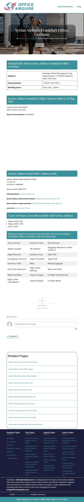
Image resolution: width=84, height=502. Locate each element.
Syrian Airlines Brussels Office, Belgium (22, 376)
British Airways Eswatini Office (49, 455)
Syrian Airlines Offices (22, 208)
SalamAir (10, 452)
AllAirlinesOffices (65, 6)
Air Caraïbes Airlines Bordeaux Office (69, 447)
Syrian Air (33, 38)
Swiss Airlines (11, 455)
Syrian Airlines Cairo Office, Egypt (20, 369)
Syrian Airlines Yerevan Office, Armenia (22, 362)
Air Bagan (10, 438)
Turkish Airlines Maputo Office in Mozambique (68, 465)
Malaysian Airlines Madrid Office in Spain (31, 440)
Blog (79, 6)
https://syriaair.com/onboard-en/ (48, 199)
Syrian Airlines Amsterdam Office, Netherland (25, 424)
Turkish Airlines (12, 458)
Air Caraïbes (11, 442)
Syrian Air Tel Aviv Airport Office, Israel (22, 410)
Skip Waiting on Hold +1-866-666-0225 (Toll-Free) (42, 499)
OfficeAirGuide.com (22, 494)
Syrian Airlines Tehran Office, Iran (20, 383)
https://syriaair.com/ (27, 194)
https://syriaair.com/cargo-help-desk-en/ (47, 203)
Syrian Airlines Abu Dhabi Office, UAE (21, 397)
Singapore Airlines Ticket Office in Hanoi (32, 472)
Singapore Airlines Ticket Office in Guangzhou (32, 464)
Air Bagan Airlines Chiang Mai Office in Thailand (69, 440)
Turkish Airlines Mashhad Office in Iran (32, 456)
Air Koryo (10, 445)
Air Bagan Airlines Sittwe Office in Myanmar (31, 448)
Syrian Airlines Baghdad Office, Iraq (21, 404)
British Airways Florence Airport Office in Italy (50, 467)
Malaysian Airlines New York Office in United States (50, 440)
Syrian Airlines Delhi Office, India (20, 390)
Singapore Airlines (13, 448)
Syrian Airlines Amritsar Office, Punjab (22, 417)
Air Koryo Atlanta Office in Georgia (68, 453)
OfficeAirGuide (23, 38)
